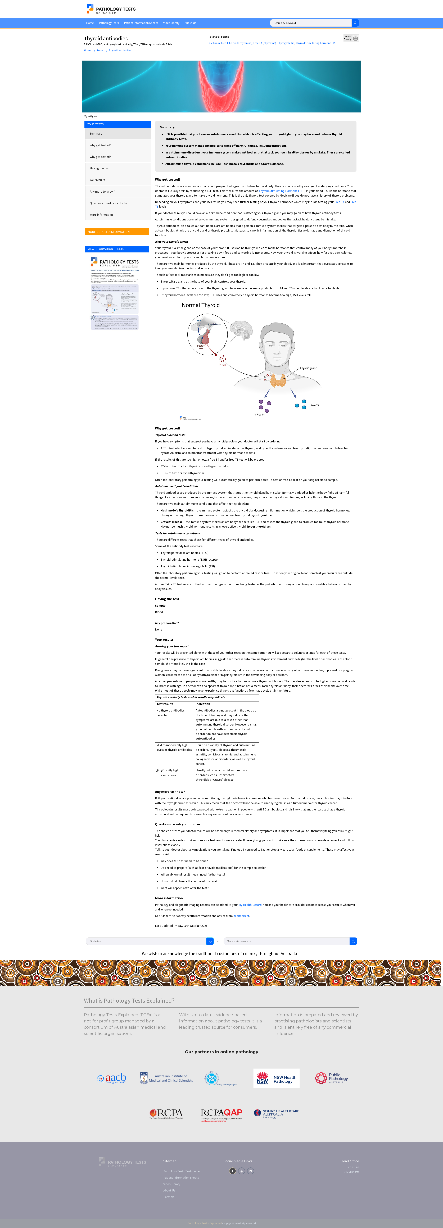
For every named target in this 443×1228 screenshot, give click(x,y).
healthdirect (241, 916)
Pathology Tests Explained (204, 1223)
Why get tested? (100, 145)
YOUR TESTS (95, 124)
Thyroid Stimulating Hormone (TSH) (282, 191)
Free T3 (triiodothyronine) (236, 43)
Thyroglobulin (285, 43)
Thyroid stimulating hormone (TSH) (317, 43)
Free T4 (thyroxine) (264, 43)
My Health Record (250, 905)
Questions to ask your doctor (109, 203)
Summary (96, 133)
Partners (168, 1197)
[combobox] (150, 941)
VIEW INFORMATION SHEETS (106, 248)
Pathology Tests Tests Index (181, 1171)
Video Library (171, 23)
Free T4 (339, 202)
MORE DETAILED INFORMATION (109, 232)
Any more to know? (102, 191)
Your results (97, 180)
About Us (190, 23)
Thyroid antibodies (120, 50)
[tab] (118, 133)
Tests (100, 50)
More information (101, 215)
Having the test (100, 168)
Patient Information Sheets (141, 23)
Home (90, 23)
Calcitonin (213, 43)
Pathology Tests (109, 23)
